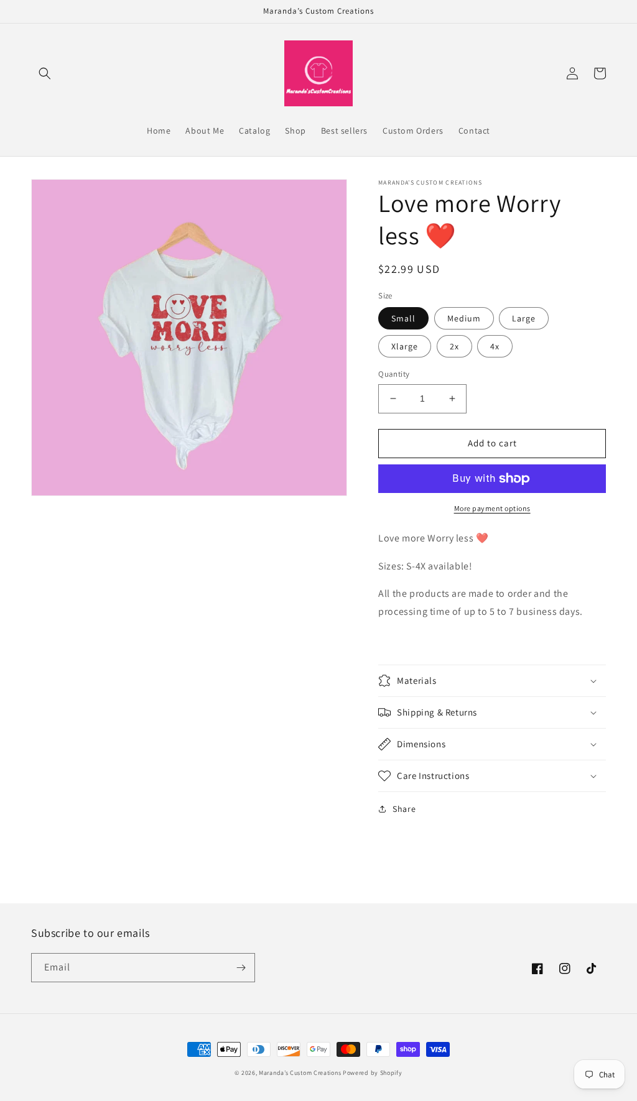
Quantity (393, 374)
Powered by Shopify (372, 1073)
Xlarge (404, 346)
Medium (464, 318)
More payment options (492, 508)
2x (454, 346)
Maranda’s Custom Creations (300, 1073)
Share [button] (404, 808)
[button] (44, 73)
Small (403, 318)
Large (524, 318)
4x (495, 346)
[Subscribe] (240, 967)
